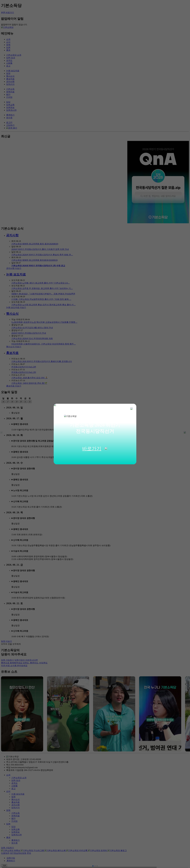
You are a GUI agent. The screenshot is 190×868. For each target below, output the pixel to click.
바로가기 (91, 448)
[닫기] (131, 408)
